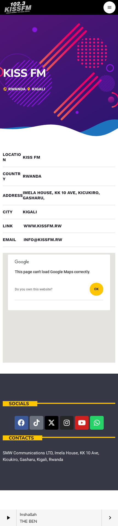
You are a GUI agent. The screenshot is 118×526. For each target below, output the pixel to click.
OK (96, 289)
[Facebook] (21, 423)
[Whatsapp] (97, 423)
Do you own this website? (33, 289)
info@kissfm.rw (43, 239)
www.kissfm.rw (43, 225)
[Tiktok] (36, 423)
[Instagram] (67, 423)
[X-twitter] (51, 423)
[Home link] (17, 7)
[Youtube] (82, 423)
